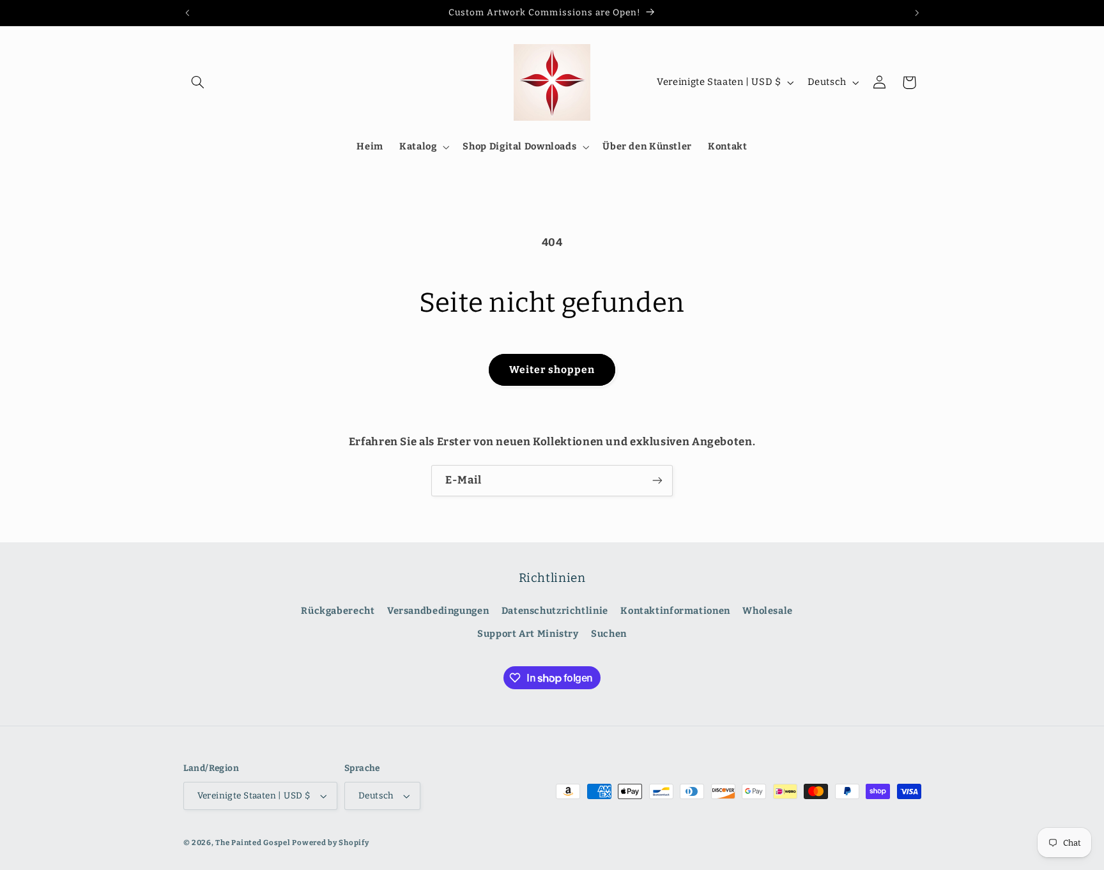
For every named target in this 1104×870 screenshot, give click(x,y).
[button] (198, 82)
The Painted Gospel (252, 842)
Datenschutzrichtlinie (555, 610)
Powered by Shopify (330, 842)
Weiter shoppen (552, 369)
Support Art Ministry (528, 633)
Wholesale (767, 610)
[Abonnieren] (657, 480)
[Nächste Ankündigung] (917, 13)
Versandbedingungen (438, 610)
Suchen (609, 633)
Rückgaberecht (337, 610)
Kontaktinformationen (675, 610)
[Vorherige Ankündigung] (187, 13)
